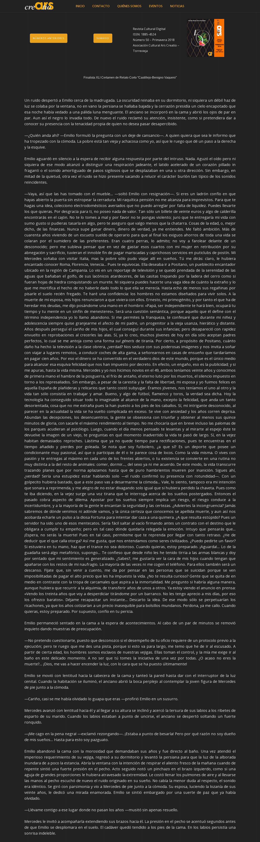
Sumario (103, 38)
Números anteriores (48, 38)
